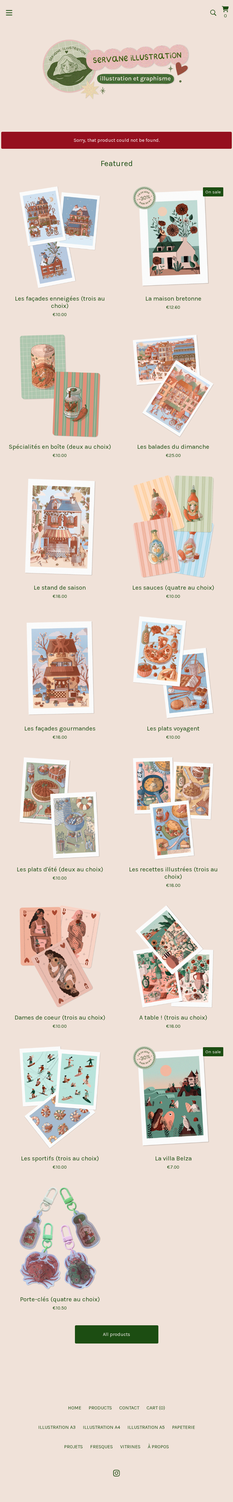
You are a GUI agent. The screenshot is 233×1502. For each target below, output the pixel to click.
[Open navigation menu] (9, 12)
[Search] (213, 12)
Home (74, 1408)
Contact (129, 1408)
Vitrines (130, 1446)
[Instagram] (116, 1473)
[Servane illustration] (116, 69)
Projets (73, 1446)
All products (116, 1334)
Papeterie (183, 1427)
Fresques (101, 1446)
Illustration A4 (101, 1427)
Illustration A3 (57, 1427)
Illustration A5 (146, 1427)
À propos (158, 1446)
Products (100, 1408)
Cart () (156, 1408)
